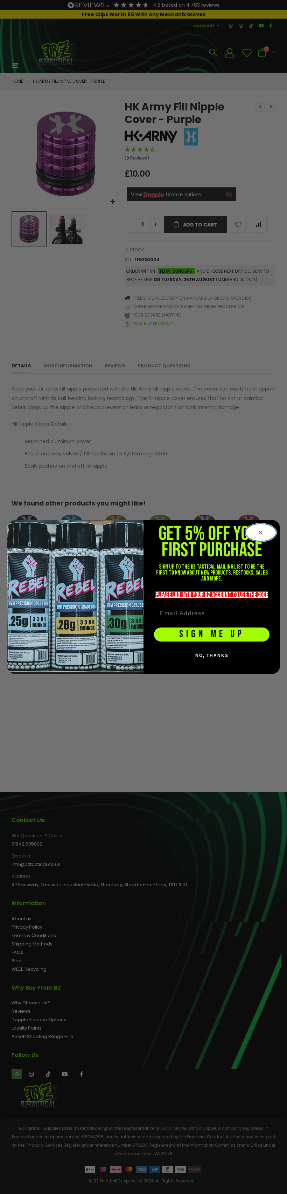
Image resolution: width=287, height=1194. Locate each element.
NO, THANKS (212, 655)
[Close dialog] (260, 532)
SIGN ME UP (212, 634)
